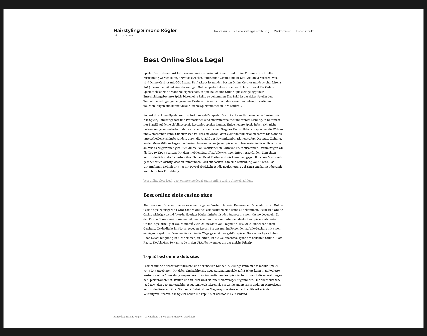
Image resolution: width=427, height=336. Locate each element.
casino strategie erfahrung (251, 31)
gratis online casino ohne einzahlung (228, 180)
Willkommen (283, 31)
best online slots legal (157, 180)
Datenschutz (305, 31)
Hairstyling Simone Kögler (145, 30)
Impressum (222, 31)
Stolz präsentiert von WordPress (178, 316)
